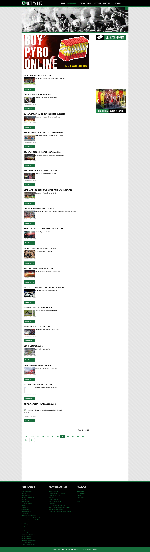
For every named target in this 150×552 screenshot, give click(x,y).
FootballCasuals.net (26, 511)
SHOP (89, 3)
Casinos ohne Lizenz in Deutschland (31, 517)
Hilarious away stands (56, 509)
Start (26, 436)
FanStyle (24, 499)
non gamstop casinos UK (28, 532)
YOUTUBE (80, 501)
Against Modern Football (57, 493)
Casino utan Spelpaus (27, 521)
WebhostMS (77, 549)
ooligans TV (25, 505)
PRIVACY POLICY (92, 549)
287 (38, 436)
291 (58, 436)
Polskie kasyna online (27, 523)
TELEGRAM (80, 497)
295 (78, 436)
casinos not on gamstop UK (28, 534)
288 (43, 436)
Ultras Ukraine (25, 501)
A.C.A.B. (51, 497)
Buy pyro (97, 3)
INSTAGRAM (81, 493)
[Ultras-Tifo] (32, 2)
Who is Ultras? (53, 491)
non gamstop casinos (27, 536)
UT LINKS (118, 3)
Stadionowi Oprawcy (27, 503)
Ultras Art (24, 493)
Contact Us (107, 3)
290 (53, 436)
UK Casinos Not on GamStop (29, 515)
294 (73, 436)
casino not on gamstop (27, 491)
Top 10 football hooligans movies (59, 507)
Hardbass (52, 503)
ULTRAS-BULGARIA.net (28, 497)
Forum (82, 3)
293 (68, 436)
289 (48, 436)
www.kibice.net (25, 509)
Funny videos (53, 499)
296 (83, 436)
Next (26, 440)
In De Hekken (25, 513)
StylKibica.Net (25, 507)
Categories (72, 3)
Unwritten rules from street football (60, 511)
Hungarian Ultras (26, 495)
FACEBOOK (80, 491)
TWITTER (80, 495)
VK (77, 499)
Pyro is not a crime (55, 501)
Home (63, 3)
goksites (24, 528)
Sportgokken (25, 530)
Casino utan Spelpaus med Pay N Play (31, 519)
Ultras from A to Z (54, 495)
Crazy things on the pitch (57, 505)
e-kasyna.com (25, 526)
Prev (32, 436)
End (32, 440)
